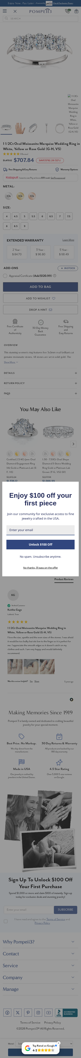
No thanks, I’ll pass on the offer (40, 567)
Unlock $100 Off (40, 544)
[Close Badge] (58, 1043)
